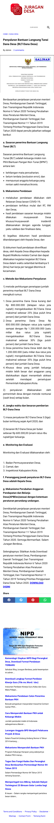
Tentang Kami (39, 816)
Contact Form (25, 816)
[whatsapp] (45, 600)
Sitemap (12, 816)
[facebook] (17, 20)
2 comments (18, 50)
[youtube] (30, 20)
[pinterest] (33, 600)
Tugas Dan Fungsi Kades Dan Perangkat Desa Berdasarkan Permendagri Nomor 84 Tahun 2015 (26, 765)
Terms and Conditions (12, 811)
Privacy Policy (31, 811)
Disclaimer (43, 811)
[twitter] (24, 20)
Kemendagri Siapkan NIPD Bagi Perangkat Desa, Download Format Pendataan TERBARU (26, 661)
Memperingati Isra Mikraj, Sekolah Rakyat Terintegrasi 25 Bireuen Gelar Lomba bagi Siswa (26, 785)
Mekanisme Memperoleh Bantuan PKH (24, 747)
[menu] (4, 27)
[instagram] (37, 20)
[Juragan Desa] (27, 9)
